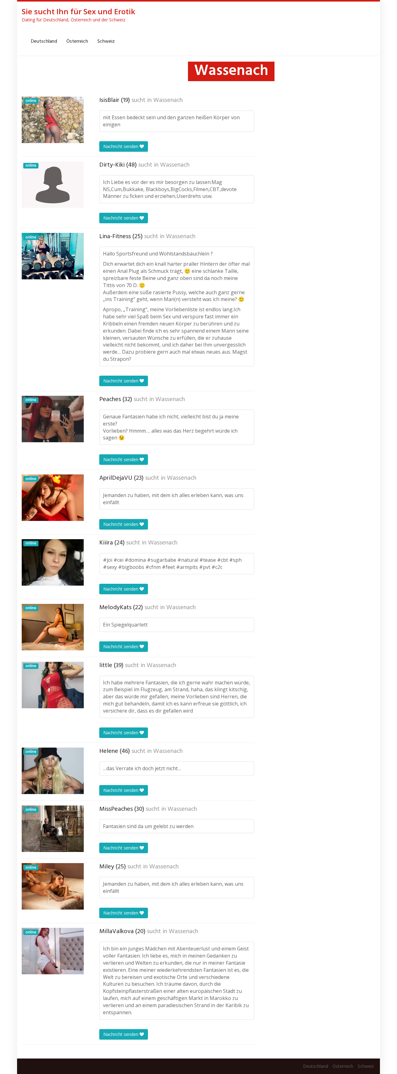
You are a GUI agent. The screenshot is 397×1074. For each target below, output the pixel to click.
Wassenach (168, 100)
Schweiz (106, 41)
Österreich (77, 41)
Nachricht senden (121, 146)
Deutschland (44, 41)
